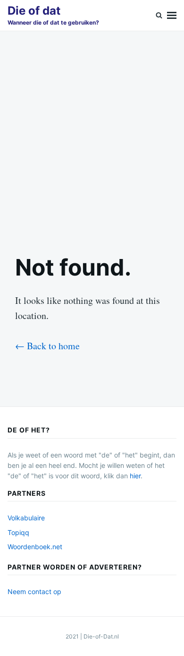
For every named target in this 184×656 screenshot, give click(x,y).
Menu (171, 15)
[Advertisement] (92, 135)
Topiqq (18, 532)
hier (135, 476)
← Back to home (47, 345)
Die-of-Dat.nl (101, 636)
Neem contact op (34, 591)
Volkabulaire (26, 518)
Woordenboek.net (35, 547)
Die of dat (34, 10)
